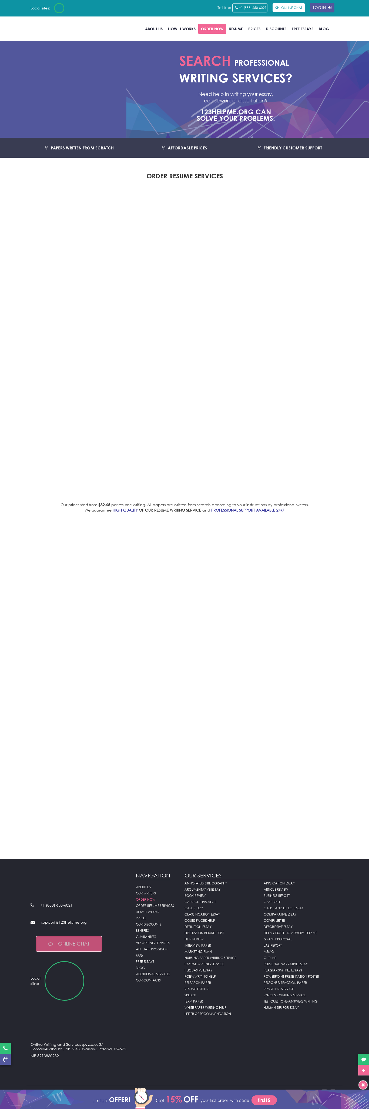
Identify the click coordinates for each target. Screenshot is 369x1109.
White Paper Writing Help (205, 1008)
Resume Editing (197, 989)
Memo (269, 952)
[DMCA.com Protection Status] (79, 1069)
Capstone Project (200, 902)
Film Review (194, 939)
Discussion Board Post (204, 933)
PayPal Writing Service (204, 964)
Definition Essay (198, 927)
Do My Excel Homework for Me (290, 933)
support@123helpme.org (63, 922)
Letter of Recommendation (208, 1014)
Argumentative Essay (202, 889)
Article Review (276, 889)
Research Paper (198, 983)
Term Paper (194, 1001)
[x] (184, 1097)
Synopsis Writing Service (285, 995)
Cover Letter (274, 920)
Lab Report (273, 945)
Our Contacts (148, 980)
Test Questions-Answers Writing (290, 1001)
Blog (324, 28)
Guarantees (146, 937)
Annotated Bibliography (206, 883)
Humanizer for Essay (281, 1008)
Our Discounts (148, 924)
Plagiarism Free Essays (283, 970)
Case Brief (272, 902)
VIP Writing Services (153, 943)
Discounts (276, 28)
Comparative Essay (280, 914)
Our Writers (146, 893)
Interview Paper (198, 945)
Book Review (195, 896)
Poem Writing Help (200, 976)
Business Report (277, 896)
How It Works (182, 28)
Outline (270, 958)
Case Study (194, 908)
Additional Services (153, 974)
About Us (154, 28)
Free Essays (302, 28)
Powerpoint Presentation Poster (291, 976)
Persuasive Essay (198, 970)
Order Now (212, 28)
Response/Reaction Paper (285, 983)
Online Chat (74, 944)
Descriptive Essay (278, 927)
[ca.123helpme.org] (73, 8)
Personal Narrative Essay (286, 964)
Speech (190, 995)
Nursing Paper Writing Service (210, 958)
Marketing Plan (198, 952)
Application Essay (279, 883)
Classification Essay (202, 914)
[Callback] (5, 1059)
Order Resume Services (155, 906)
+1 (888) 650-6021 (253, 8)
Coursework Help (200, 920)
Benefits (142, 930)
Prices (254, 28)
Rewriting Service (279, 989)
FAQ (139, 955)
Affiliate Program (151, 949)
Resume (236, 28)
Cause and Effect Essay (284, 908)
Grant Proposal (278, 939)
